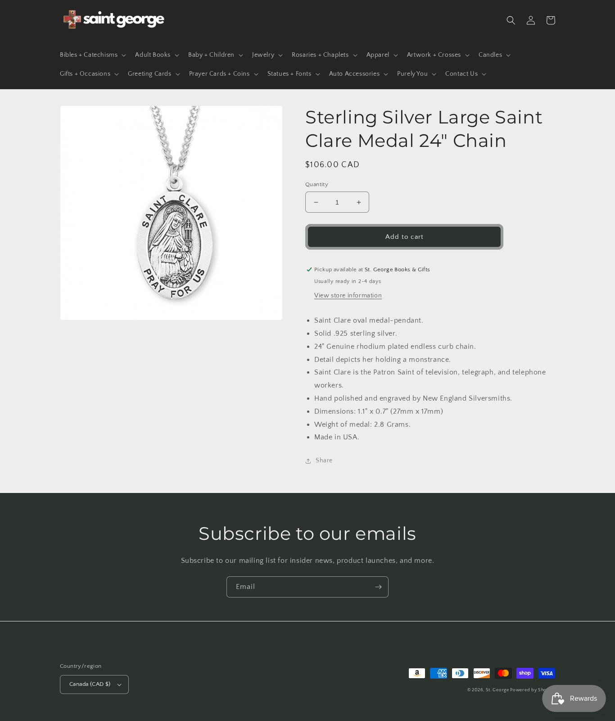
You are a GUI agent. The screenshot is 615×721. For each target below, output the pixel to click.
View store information (348, 295)
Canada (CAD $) (90, 684)
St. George (498, 690)
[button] (92, 55)
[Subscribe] (378, 587)
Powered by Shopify (532, 690)
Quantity (316, 184)
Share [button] (324, 460)
